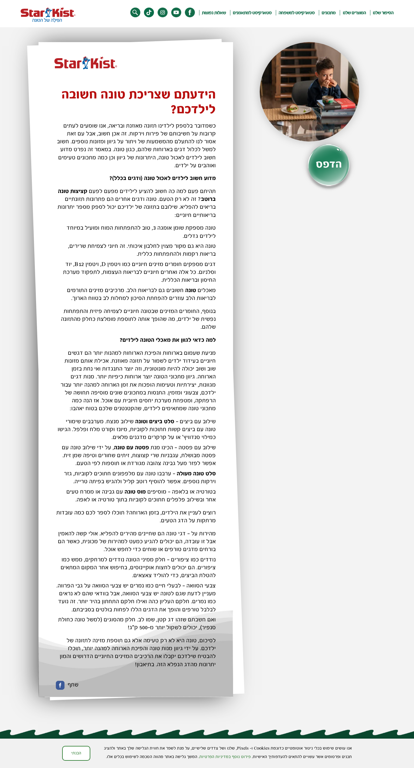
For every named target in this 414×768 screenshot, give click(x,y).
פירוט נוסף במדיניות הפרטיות (225, 756)
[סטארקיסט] (48, 15)
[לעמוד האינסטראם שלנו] (163, 13)
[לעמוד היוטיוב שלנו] (176, 13)
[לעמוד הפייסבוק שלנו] (190, 13)
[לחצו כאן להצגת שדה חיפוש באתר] (135, 13)
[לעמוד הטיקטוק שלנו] (149, 13)
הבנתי (76, 753)
